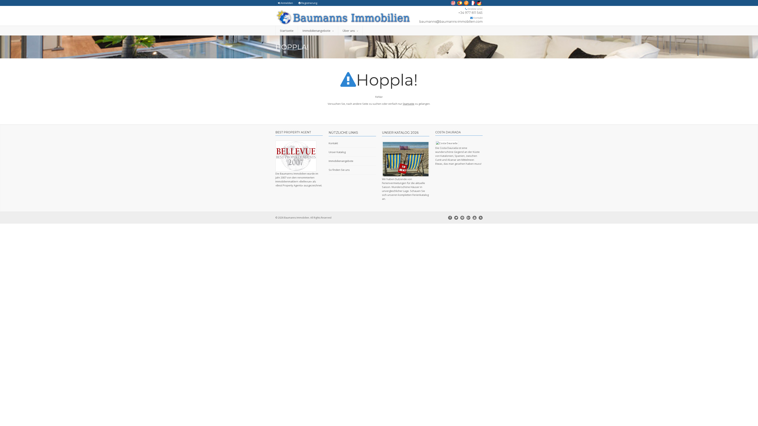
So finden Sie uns (339, 170)
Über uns (348, 31)
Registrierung (309, 3)
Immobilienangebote (316, 31)
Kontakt (333, 143)
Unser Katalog (337, 152)
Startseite (287, 31)
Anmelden (287, 3)
